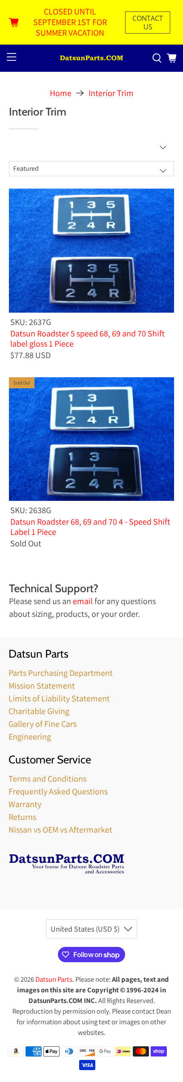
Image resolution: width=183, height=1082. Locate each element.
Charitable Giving (39, 711)
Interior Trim (111, 93)
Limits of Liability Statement (59, 698)
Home (60, 93)
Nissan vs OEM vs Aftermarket (60, 829)
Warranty (25, 804)
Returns (22, 816)
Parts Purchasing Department (61, 672)
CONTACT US (147, 22)
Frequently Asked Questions (58, 791)
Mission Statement (42, 685)
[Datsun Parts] (91, 58)
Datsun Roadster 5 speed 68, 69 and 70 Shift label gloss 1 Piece (87, 338)
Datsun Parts (53, 979)
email (83, 601)
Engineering (30, 736)
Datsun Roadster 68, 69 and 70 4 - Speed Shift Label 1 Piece (90, 526)
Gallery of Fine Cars (43, 723)
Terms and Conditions (47, 778)
